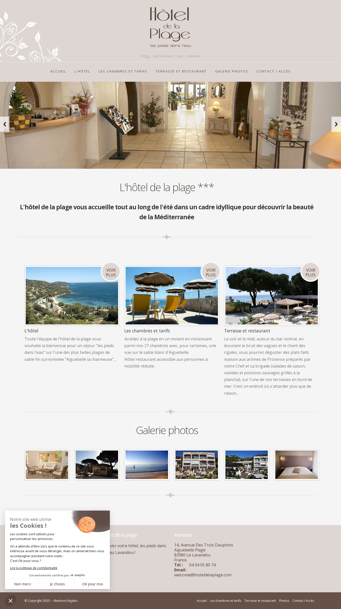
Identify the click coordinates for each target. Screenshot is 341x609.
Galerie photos (231, 71)
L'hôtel (82, 71)
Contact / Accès (303, 601)
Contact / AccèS (274, 71)
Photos (284, 601)
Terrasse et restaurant (181, 71)
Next (336, 124)
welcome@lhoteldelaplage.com (202, 575)
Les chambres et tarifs (225, 601)
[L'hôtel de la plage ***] (46, 464)
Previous (4, 124)
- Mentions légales (64, 601)
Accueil (58, 71)
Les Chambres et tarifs (123, 71)
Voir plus (111, 272)
